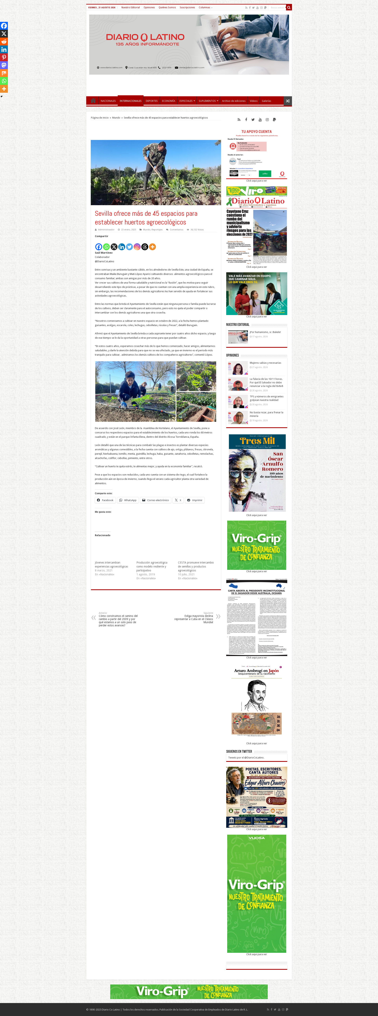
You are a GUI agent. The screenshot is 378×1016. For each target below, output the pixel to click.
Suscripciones (187, 7)
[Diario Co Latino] (189, 44)
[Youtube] (257, 7)
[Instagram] (137, 244)
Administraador (106, 229)
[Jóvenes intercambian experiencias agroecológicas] (113, 549)
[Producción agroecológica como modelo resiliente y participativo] (155, 549)
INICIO (93, 100)
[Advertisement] (189, 83)
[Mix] (4, 73)
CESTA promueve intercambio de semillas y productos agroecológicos (196, 566)
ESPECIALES (186, 100)
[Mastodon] (4, 65)
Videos (254, 100)
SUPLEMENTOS (207, 100)
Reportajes (157, 229)
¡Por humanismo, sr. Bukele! (265, 332)
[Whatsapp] (106, 244)
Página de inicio (100, 117)
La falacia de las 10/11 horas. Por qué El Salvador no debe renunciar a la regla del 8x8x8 (266, 382)
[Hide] (1, 96)
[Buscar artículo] (289, 7)
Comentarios (176, 229)
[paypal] (265, 7)
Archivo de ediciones (234, 100)
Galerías (266, 100)
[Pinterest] (4, 57)
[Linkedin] (121, 244)
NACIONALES (108, 100)
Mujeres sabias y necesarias (265, 362)
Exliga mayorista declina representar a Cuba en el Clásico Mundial (193, 618)
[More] (152, 244)
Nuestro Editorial (130, 7)
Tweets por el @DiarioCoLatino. (246, 757)
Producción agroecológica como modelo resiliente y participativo (151, 566)
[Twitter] (253, 7)
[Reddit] (4, 41)
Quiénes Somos (167, 7)
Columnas (204, 7)
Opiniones (149, 7)
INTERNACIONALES (131, 100)
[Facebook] (250, 7)
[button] (135, 391)
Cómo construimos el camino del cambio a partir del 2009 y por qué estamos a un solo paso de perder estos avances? (118, 619)
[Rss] (246, 7)
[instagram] (261, 7)
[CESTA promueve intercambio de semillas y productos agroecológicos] (197, 549)
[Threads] (144, 244)
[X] (114, 244)
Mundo (116, 117)
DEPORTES (152, 100)
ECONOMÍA (168, 100)
